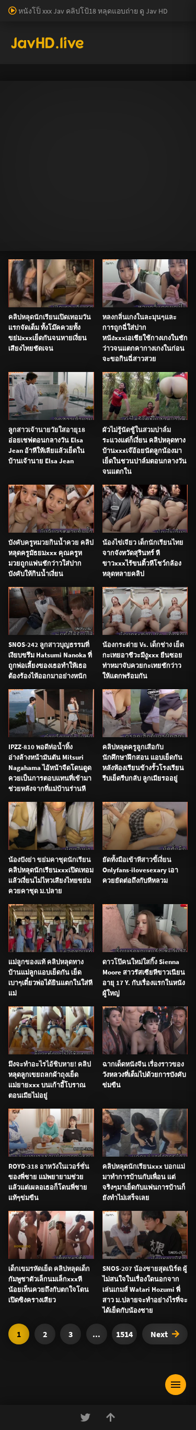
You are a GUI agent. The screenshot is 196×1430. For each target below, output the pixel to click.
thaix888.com (34, 1027)
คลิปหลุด (33, 384)
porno (9, 5)
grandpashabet (24, 71)
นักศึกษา (53, 450)
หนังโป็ (29, 805)
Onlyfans (32, 655)
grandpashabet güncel (88, 71)
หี (21, 450)
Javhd (147, 1138)
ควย (32, 450)
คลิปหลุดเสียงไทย (136, 340)
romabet (101, 60)
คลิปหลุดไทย (85, 340)
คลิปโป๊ (30, 780)
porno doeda (74, 5)
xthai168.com (102, 863)
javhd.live (24, 340)
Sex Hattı (22, 82)
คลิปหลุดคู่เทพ (43, 755)
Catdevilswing (71, 384)
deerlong (149, 450)
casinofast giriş (60, 60)
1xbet (131, 38)
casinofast (19, 16)
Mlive (125, 450)
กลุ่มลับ (107, 384)
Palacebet (180, 5)
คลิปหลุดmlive (92, 450)
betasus (12, 49)
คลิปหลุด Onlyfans (49, 730)
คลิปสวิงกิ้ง (36, 680)
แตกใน (105, 439)
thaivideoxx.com (51, 950)
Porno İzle (117, 1138)
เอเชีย (27, 830)
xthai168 (176, 1138)
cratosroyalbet (149, 49)
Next (159, 1334)
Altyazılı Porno (25, 1138)
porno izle (36, 5)
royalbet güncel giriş (128, 5)
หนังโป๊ (52, 340)
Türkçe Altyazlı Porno (73, 82)
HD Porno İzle (74, 1138)
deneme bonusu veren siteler (119, 16)
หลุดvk (30, 584)
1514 (124, 1334)
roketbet (133, 60)
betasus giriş (165, 38)
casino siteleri (114, 27)
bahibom (54, 16)
